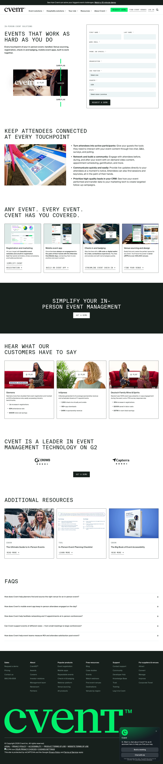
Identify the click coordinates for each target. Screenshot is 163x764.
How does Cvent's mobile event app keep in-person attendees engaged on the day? (40, 606)
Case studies (91, 670)
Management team (38, 682)
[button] (40, 83)
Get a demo (81, 315)
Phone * (97, 51)
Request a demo (11, 666)
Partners (33, 691)
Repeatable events (65, 674)
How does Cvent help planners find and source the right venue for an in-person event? (41, 596)
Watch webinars (92, 678)
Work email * (94, 42)
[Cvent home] (14, 10)
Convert (142, 670)
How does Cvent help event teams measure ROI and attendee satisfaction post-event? (41, 635)
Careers (33, 674)
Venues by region (93, 691)
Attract (141, 666)
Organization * (95, 61)
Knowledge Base (120, 678)
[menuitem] (36, 11)
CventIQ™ (34, 666)
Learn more (64, 553)
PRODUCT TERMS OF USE (55, 746)
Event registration (65, 666)
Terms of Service (71, 752)
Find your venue (132, 268)
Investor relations (37, 678)
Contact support (119, 666)
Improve (142, 678)
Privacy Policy (54, 752)
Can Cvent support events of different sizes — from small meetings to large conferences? (43, 626)
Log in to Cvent (119, 691)
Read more (12, 553)
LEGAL (7, 746)
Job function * (95, 71)
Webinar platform (65, 682)
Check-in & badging (66, 678)
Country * (93, 80)
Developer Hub (119, 674)
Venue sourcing (64, 686)
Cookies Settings (46, 749)
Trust (115, 682)
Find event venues (137, 10)
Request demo (119, 10)
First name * (94, 32)
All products (63, 691)
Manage (142, 674)
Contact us (8, 674)
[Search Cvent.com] (157, 9)
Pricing (7, 670)
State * (92, 90)
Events (88, 674)
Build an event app (56, 268)
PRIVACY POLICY (19, 746)
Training (116, 686)
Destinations (91, 686)
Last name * (129, 32)
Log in (151, 10)
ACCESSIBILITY (35, 746)
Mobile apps (63, 670)
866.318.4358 (10, 678)
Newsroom (34, 686)
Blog (88, 666)
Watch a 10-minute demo (105, 2)
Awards (33, 670)
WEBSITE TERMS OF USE (78, 746)
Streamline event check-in (99, 268)
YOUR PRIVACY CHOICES (25, 749)
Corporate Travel (146, 682)
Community (117, 670)
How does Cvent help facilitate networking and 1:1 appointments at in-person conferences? (43, 616)
